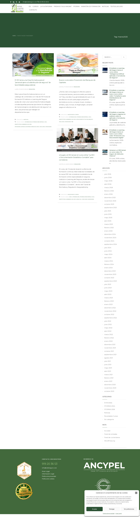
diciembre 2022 (110, 308)
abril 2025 (107, 221)
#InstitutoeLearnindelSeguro (23, 124)
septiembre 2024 (110, 244)
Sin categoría (109, 419)
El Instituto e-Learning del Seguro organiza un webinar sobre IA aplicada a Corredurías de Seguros (117, 116)
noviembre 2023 (110, 274)
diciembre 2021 (109, 344)
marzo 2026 (108, 187)
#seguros (42, 126)
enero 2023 (108, 304)
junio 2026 (108, 177)
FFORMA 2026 (109, 409)
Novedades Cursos (73, 114)
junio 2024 (108, 251)
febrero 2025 (109, 227)
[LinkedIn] (13, 1)
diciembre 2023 (110, 271)
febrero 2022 (109, 338)
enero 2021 (108, 381)
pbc (72, 121)
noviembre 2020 (110, 388)
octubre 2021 (109, 351)
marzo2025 (48, 126)
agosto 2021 (108, 358)
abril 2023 (107, 294)
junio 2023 (108, 288)
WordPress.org (109, 441)
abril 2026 (107, 184)
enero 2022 (108, 341)
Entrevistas (108, 403)
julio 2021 (107, 361)
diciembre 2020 (110, 384)
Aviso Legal (118, 513)
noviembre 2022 (110, 311)
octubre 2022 (109, 314)
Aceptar (94, 509)
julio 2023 (107, 284)
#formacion (28, 122)
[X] (16, 1)
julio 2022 (107, 321)
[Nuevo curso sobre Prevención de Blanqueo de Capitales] (77, 65)
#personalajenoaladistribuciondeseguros (27, 126)
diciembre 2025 (110, 197)
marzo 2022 (108, 334)
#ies (46, 122)
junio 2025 (108, 214)
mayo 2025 (108, 217)
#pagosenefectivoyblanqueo (84, 119)
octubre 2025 (109, 204)
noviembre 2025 (110, 201)
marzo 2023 (108, 298)
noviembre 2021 (110, 348)
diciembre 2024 (110, 234)
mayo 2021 (108, 368)
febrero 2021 (108, 378)
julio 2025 (107, 211)
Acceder (107, 431)
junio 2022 (108, 324)
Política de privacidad (108, 513)
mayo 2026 (108, 181)
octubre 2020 (109, 391)
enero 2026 (108, 194)
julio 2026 (107, 174)
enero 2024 (108, 268)
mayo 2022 (108, 328)
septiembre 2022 (110, 318)
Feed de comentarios (112, 437)
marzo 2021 (108, 374)
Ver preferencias (129, 509)
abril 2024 (107, 258)
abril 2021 (107, 371)
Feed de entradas (110, 434)
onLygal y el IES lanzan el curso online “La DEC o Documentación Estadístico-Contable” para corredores (77, 157)
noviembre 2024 (110, 238)
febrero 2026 (109, 191)
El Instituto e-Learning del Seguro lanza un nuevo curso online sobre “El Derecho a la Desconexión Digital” (116, 133)
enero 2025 (108, 231)
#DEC (70, 196)
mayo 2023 (108, 291)
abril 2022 (107, 331)
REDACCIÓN (32, 89)
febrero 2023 (109, 301)
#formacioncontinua (38, 122)
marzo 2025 (108, 224)
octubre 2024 (109, 241)
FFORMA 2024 (109, 406)
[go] (123, 57)
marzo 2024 (108, 261)
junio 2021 (107, 364)
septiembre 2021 (110, 354)
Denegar (111, 509)
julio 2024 (107, 248)
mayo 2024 (108, 254)
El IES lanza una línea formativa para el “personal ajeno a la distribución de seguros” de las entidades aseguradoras (33, 82)
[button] (136, 493)
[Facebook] (10, 1)
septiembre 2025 (110, 207)
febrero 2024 (109, 264)
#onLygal (79, 199)
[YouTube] (19, 1)
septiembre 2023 (110, 281)
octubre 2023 (109, 278)
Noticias (26, 119)
